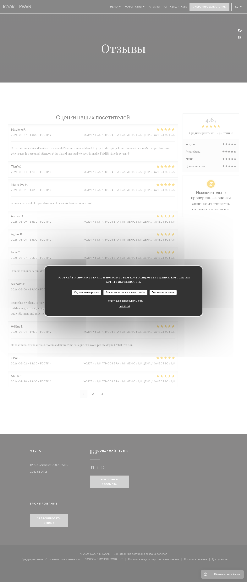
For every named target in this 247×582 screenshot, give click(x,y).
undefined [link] (124, 306)
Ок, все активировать (86, 292)
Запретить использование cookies (125, 292)
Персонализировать (163, 292)
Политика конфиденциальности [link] (125, 300)
